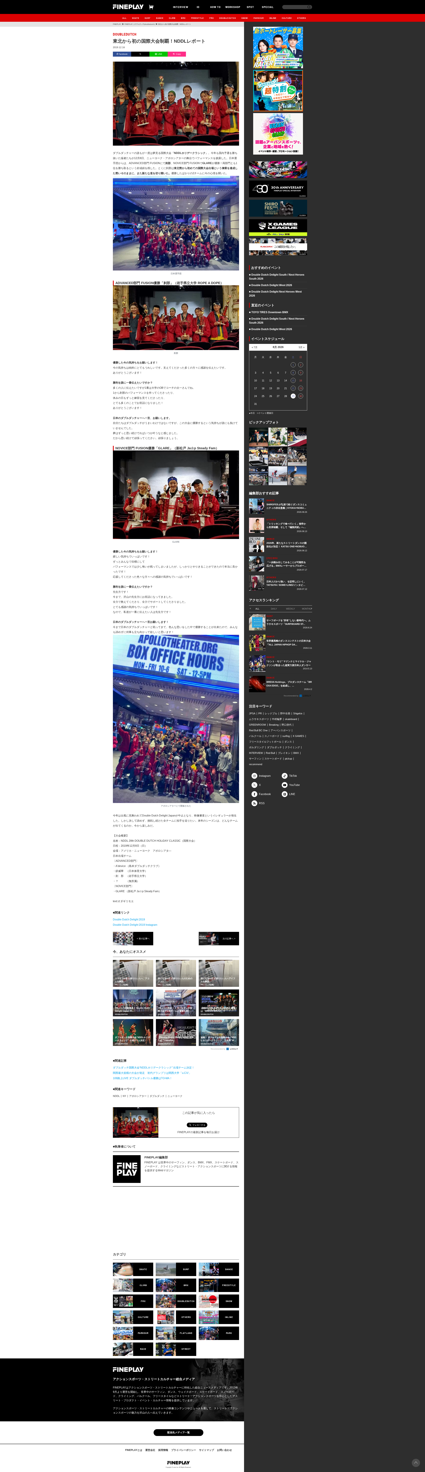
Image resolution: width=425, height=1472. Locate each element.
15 (293, 380)
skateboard (291, 719)
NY (124, 1096)
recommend (255, 764)
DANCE (159, 18)
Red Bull (270, 753)
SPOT (250, 6)
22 (293, 388)
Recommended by (218, 1049)
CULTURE (287, 18)
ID (198, 6)
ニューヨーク (175, 1096)
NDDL (116, 1096)
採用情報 (163, 1450)
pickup (288, 758)
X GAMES (298, 736)
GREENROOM (257, 724)
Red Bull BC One (258, 730)
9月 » (301, 347)
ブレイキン (284, 753)
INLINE (272, 18)
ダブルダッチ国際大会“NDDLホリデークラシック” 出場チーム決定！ (153, 1067)
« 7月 (254, 347)
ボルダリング (256, 747)
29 (293, 396)
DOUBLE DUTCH (227, 18)
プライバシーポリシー (183, 1450)
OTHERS (301, 18)
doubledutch (124, 34)
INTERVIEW (180, 6)
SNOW (244, 18)
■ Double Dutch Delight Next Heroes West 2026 (275, 293)
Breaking (274, 724)
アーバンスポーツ (281, 730)
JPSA (252, 713)
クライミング (292, 747)
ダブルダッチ (157, 1096)
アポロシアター (138, 1096)
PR (260, 713)
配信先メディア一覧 (178, 1432)
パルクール (255, 736)
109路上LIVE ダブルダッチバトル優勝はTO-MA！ (142, 1078)
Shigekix (297, 713)
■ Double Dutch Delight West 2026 (270, 285)
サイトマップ (206, 1450)
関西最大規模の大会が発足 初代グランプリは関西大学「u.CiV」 (152, 1072)
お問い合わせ (224, 1450)
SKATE (135, 18)
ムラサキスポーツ (259, 719)
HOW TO (215, 6)
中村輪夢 (277, 719)
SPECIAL (268, 6)
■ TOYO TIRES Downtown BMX (268, 312)
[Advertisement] (147, 1222)
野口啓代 (287, 724)
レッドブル (271, 713)
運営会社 (150, 1450)
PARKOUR (259, 18)
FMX (211, 18)
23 (300, 388)
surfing (286, 736)
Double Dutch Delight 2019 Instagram (135, 924)
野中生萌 (285, 713)
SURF (147, 18)
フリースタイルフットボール (265, 741)
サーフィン (255, 758)
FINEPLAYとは (133, 1450)
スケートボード (273, 758)
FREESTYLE (197, 18)
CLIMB (172, 18)
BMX (183, 18)
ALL (124, 18)
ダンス (288, 741)
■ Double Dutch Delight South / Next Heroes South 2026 (276, 276)
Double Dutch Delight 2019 (129, 919)
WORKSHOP (232, 6)
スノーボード (271, 736)
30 (300, 396)
